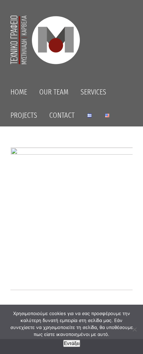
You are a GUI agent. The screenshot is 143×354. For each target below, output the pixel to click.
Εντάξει (71, 343)
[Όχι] (134, 329)
